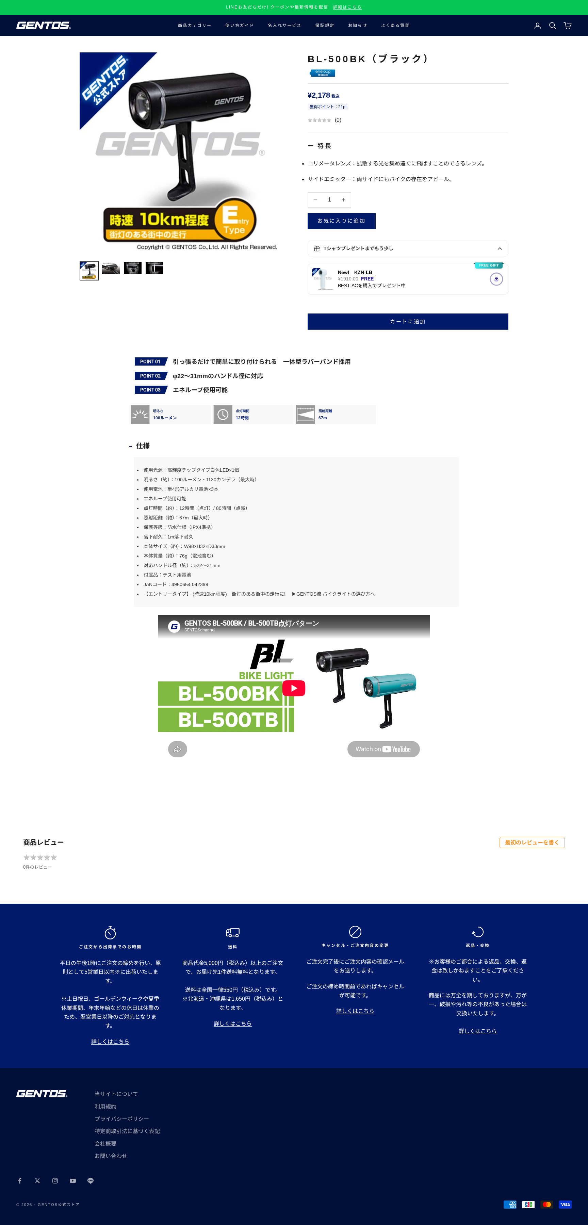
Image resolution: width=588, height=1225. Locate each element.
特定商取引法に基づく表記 (127, 1131)
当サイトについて (116, 1094)
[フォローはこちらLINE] (90, 1180)
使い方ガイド (239, 25)
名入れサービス (284, 25)
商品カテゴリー (195, 25)
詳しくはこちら (110, 1042)
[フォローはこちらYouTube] (72, 1180)
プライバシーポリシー (122, 1119)
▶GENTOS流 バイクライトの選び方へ (332, 594)
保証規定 (324, 25)
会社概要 (105, 1144)
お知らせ (358, 25)
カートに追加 (408, 321)
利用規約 (105, 1107)
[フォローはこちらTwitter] (37, 1180)
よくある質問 (395, 25)
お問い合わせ (111, 1156)
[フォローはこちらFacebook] (19, 1180)
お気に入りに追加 (341, 221)
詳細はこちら (347, 7)
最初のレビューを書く (532, 842)
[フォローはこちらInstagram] (55, 1180)
